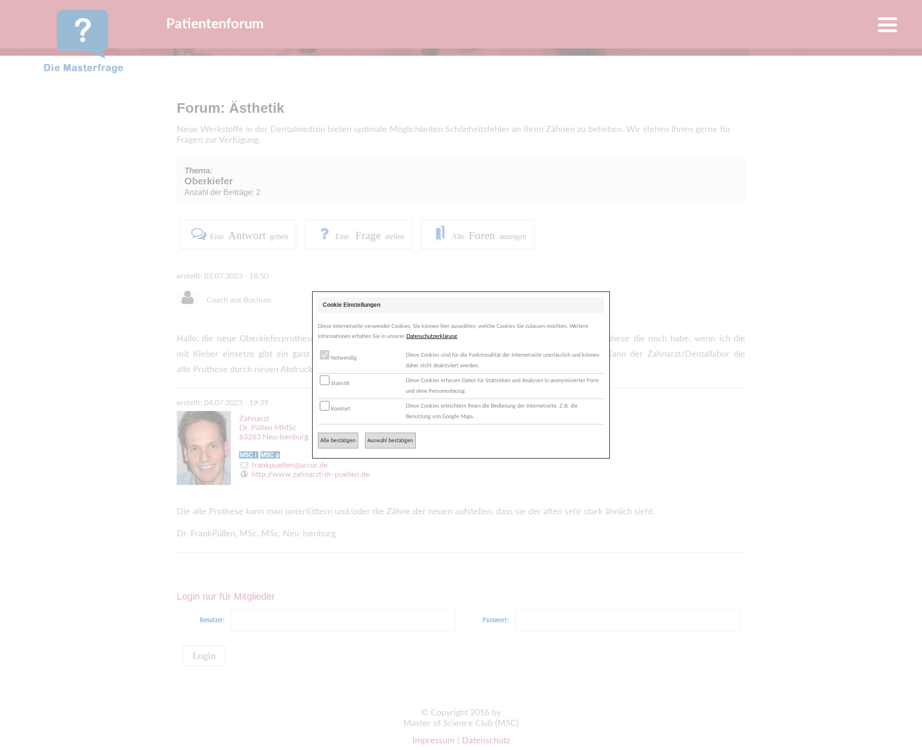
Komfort (339, 408)
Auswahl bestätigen (390, 440)
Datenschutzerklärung (431, 336)
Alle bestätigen (337, 440)
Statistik (339, 383)
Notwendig (343, 358)
